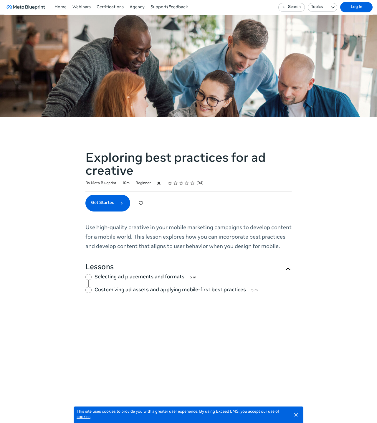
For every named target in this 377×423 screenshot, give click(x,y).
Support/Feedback (169, 7)
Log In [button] (356, 7)
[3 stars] (181, 183)
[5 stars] (192, 183)
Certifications (110, 7)
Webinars (81, 7)
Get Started (103, 203)
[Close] (296, 414)
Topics (317, 7)
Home (60, 7)
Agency (137, 7)
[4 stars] (187, 183)
